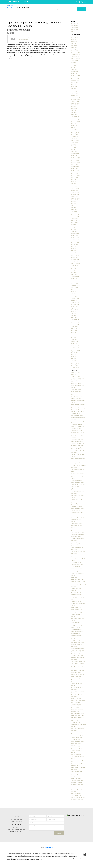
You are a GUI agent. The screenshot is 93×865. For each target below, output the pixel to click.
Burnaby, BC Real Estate (77, 411)
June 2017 (73, 203)
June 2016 (73, 226)
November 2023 (75, 99)
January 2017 (74, 213)
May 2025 (73, 66)
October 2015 (74, 241)
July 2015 (73, 246)
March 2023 (74, 114)
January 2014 (74, 278)
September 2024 (75, 80)
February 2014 (75, 276)
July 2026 (73, 39)
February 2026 (75, 49)
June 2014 (74, 269)
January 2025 (74, 73)
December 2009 (75, 367)
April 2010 (73, 360)
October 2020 (75, 161)
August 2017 (74, 200)
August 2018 (74, 177)
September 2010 (75, 351)
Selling (56, 9)
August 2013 (74, 287)
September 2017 (75, 198)
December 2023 (75, 97)
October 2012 (74, 306)
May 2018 (73, 183)
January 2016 (74, 235)
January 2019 (74, 168)
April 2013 (73, 295)
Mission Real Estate (76, 601)
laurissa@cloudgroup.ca (26, 2)
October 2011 (74, 326)
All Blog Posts (74, 23)
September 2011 (75, 328)
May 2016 (73, 228)
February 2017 (75, 211)
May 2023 (73, 110)
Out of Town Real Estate (77, 652)
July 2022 (73, 123)
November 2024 (75, 77)
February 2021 (75, 153)
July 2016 (73, 224)
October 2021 (74, 138)
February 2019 (75, 166)
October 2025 (75, 56)
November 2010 (75, 347)
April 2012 (73, 315)
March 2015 (74, 254)
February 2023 (75, 116)
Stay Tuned (74, 31)
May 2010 (73, 358)
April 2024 (74, 90)
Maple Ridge (74, 577)
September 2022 (75, 122)
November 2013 (75, 282)
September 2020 (75, 162)
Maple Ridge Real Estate (77, 579)
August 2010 (74, 352)
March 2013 (74, 297)
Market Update (64, 9)
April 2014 (73, 272)
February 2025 (75, 71)
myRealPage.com (49, 847)
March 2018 (74, 187)
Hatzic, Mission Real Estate (78, 532)
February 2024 (75, 94)
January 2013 (74, 300)
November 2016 (75, 216)
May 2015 (73, 250)
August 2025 (74, 60)
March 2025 (74, 69)
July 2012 (73, 311)
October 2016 (74, 218)
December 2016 (75, 215)
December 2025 (75, 53)
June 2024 (74, 86)
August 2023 (74, 105)
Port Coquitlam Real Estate (78, 661)
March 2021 (74, 151)
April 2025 (74, 67)
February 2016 (75, 233)
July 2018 (73, 179)
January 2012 (74, 321)
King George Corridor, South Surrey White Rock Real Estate (77, 543)
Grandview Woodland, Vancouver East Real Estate (77, 525)
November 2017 (75, 194)
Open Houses (74, 27)
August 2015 (74, 244)
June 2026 (74, 41)
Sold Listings (74, 29)
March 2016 (74, 231)
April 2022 (74, 129)
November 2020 (75, 159)
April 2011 (73, 338)
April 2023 (74, 112)
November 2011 (75, 325)
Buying (50, 9)
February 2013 (75, 298)
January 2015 (74, 257)
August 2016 (74, 222)
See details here (23, 39)
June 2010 (74, 356)
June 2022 (74, 125)
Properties (43, 9)
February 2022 (75, 133)
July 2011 (73, 332)
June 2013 (73, 291)
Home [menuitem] (38, 9)
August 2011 (74, 330)
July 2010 (73, 354)
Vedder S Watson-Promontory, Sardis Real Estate (77, 756)
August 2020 (74, 164)
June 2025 (74, 64)
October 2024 (75, 79)
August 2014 (74, 265)
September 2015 (75, 243)
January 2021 (74, 155)
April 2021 (73, 149)
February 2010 (75, 364)
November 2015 (75, 239)
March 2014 (74, 274)
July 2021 (73, 144)
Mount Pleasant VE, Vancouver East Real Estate (76, 609)
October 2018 (74, 174)
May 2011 (73, 336)
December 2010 (75, 345)
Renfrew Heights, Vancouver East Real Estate (76, 683)
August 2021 (74, 142)
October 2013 (74, 284)
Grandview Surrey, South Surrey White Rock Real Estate (77, 519)
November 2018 (75, 172)
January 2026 (74, 51)
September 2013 (75, 285)
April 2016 (73, 230)
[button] (12, 2)
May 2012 (73, 313)
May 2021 (73, 148)
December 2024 (75, 75)
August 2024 (74, 82)
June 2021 (73, 146)
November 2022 (75, 120)
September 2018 (75, 176)
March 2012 (74, 317)
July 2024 (73, 84)
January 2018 (74, 190)
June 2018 (73, 181)
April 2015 (73, 252)
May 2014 (73, 270)
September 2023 (75, 103)
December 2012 (75, 302)
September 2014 (75, 263)
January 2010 (74, 365)
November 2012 (75, 304)
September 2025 (75, 58)
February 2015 (75, 256)
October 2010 (75, 349)
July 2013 (73, 289)
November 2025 (75, 54)
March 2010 (74, 362)
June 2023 (74, 108)
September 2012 (75, 308)
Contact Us (81, 9)
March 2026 (74, 47)
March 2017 (74, 209)
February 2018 (75, 189)
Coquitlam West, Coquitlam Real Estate (21, 30)
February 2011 (74, 341)
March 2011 (74, 339)
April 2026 (74, 45)
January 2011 (74, 343)
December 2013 (75, 280)
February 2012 (75, 319)
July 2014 (73, 267)
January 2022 (74, 135)
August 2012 (74, 310)
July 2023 (73, 107)
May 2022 (73, 127)
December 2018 (75, 170)
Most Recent (74, 36)
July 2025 (73, 62)
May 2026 (73, 43)
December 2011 (75, 323)
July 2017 (73, 202)
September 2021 (75, 140)
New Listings (74, 25)
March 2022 (74, 131)
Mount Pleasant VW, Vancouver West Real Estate (76, 614)
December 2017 (75, 192)
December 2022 (75, 118)
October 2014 (75, 261)
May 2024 (74, 88)
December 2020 (75, 157)
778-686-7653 (13, 2)
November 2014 (75, 259)
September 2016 (75, 220)
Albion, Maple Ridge (76, 383)
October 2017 (74, 196)
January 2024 (75, 95)
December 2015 (75, 237)
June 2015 (73, 248)
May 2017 (73, 205)
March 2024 (74, 92)
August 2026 (74, 38)
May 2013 (73, 293)
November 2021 (75, 136)
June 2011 (73, 334)
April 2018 (73, 185)
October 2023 (75, 101)
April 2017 (73, 207)
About (72, 9)
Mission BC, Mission (76, 596)
